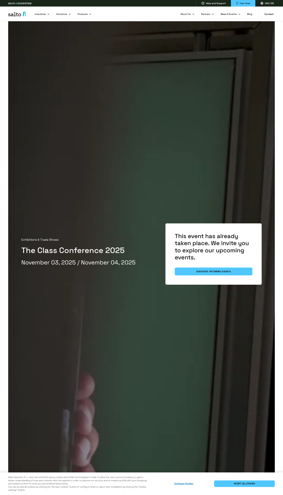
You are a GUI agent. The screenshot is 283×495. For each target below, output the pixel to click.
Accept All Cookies (244, 483)
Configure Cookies (183, 483)
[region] (141, 483)
